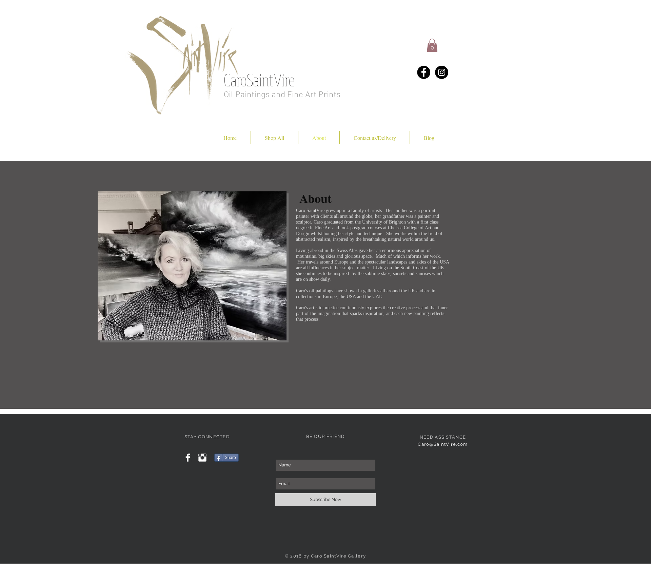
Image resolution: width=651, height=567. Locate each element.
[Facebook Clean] (188, 458)
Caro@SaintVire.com (443, 444)
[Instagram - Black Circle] (441, 72)
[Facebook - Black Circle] (423, 72)
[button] (432, 45)
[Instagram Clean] (202, 458)
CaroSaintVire (259, 79)
